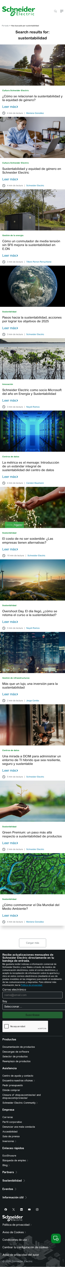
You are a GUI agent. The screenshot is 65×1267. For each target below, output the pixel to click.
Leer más (9, 107)
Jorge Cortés (32, 701)
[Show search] (55, 11)
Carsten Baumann (35, 483)
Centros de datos (10, 456)
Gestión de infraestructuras (15, 678)
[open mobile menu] (61, 11)
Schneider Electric (35, 186)
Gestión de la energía (12, 235)
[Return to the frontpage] (17, 11)
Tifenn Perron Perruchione (38, 262)
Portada (5, 26)
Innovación (7, 384)
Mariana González (35, 113)
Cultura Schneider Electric (15, 90)
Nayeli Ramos (33, 407)
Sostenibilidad (9, 312)
